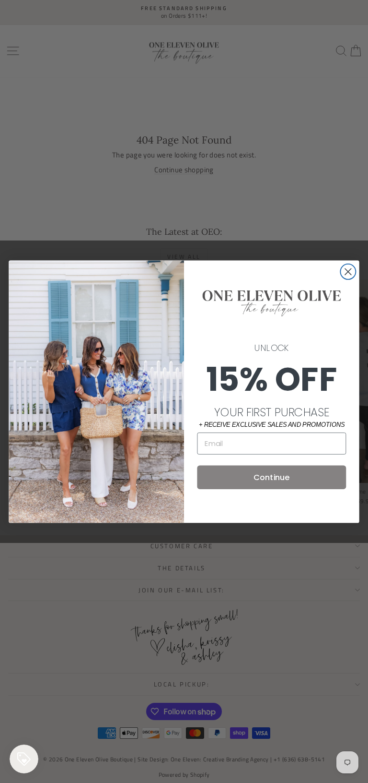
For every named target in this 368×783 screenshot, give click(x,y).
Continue (271, 476)
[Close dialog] (348, 271)
